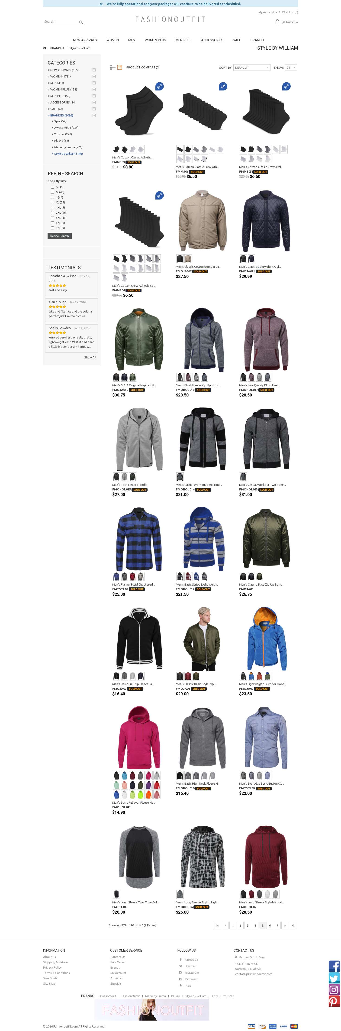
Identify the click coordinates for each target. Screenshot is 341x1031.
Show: (279, 67)
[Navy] (251, 258)
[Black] (180, 258)
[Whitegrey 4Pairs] (188, 159)
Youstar (228, 996)
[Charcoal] (116, 476)
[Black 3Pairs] (116, 149)
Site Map (49, 983)
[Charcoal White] (196, 775)
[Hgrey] (204, 576)
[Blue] (116, 576)
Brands (115, 967)
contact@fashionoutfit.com (253, 974)
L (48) (59, 197)
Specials (116, 983)
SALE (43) (56, 108)
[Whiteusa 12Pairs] (259, 159)
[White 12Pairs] (212, 149)
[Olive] (132, 377)
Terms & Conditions (56, 972)
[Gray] (196, 377)
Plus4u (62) (61, 140)
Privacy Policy (52, 967)
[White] (124, 794)
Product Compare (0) (142, 67)
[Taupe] (188, 258)
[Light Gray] (132, 676)
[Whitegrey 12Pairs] (180, 159)
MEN (131, 40)
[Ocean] (267, 775)
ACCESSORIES (212, 40)
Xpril (215, 996)
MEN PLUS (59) (60, 95)
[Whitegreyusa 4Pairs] (157, 268)
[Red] (157, 785)
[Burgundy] (188, 377)
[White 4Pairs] (220, 149)
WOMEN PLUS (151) (63, 89)
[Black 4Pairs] (188, 149)
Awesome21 (108, 996)
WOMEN (112, 40)
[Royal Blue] (196, 576)
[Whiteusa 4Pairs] (267, 159)
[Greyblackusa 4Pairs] (157, 258)
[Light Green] (116, 785)
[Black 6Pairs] (124, 149)
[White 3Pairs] (132, 149)
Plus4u (175, 996)
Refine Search (59, 236)
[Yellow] (132, 794)
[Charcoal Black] (124, 576)
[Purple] (149, 785)
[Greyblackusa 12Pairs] (149, 258)
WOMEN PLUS (155, 40)
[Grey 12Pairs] (196, 149)
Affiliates (116, 978)
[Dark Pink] (157, 794)
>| (292, 925)
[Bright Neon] (141, 794)
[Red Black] (132, 576)
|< (217, 925)
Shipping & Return (55, 962)
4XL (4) (60, 222)
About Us (49, 956)
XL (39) (60, 202)
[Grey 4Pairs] (204, 149)
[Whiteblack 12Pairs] (196, 159)
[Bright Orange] (149, 794)
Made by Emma (155, 996)
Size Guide (50, 978)
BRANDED (258, 40)
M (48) (60, 192)
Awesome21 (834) (66, 127)
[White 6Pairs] (141, 149)
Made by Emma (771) (68, 147)
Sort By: (225, 67)
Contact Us (117, 956)
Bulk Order (117, 962)
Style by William (79, 48)
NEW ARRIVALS (85, 40)
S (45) (60, 187)
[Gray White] (212, 775)
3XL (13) (61, 217)
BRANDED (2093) (61, 115)
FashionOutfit (131, 996)
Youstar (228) (63, 134)
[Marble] (180, 894)
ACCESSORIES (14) (63, 102)
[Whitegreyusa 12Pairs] (149, 268)
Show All (90, 357)
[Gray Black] (204, 775)
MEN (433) (57, 82)
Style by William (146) (68, 153)
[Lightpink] (124, 785)
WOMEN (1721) (60, 76)
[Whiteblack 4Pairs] (204, 159)
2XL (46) (61, 212)
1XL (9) (60, 207)
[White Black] (141, 576)
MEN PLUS (184, 40)
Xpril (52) (60, 121)
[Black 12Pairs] (180, 149)
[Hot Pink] (149, 775)
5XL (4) (60, 227)
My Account (118, 972)
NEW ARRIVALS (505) (64, 69)
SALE (237, 40)
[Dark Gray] (124, 676)
